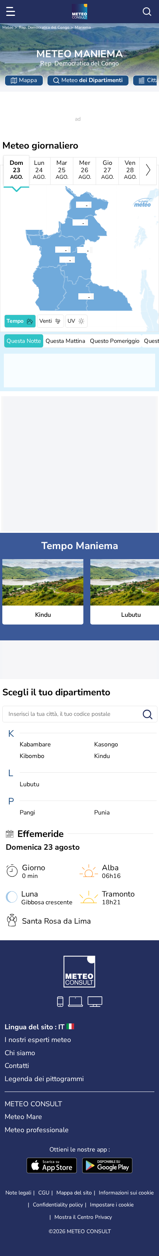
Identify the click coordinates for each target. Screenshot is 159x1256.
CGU (43, 1192)
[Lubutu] (76, 205)
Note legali (18, 1192)
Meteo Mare (23, 1116)
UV (71, 321)
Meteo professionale (37, 1130)
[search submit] (147, 714)
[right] (148, 171)
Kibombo (32, 756)
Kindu (102, 756)
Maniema (83, 27)
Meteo (8, 27)
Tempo (15, 321)
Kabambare (35, 744)
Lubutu (29, 784)
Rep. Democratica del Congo (44, 27)
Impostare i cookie (112, 1205)
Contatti (17, 1065)
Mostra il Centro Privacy (83, 1217)
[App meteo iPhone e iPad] (52, 1166)
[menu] (12, 11)
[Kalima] (77, 250)
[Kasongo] (78, 296)
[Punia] (72, 222)
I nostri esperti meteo (38, 1039)
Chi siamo (20, 1053)
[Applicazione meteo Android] (107, 1166)
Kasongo (106, 744)
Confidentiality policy (58, 1204)
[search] (147, 11)
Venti (45, 321)
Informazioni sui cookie (126, 1192)
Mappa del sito (74, 1192)
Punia (102, 812)
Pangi (27, 812)
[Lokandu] (55, 249)
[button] (61, 259)
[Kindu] (59, 260)
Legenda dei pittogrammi (44, 1078)
